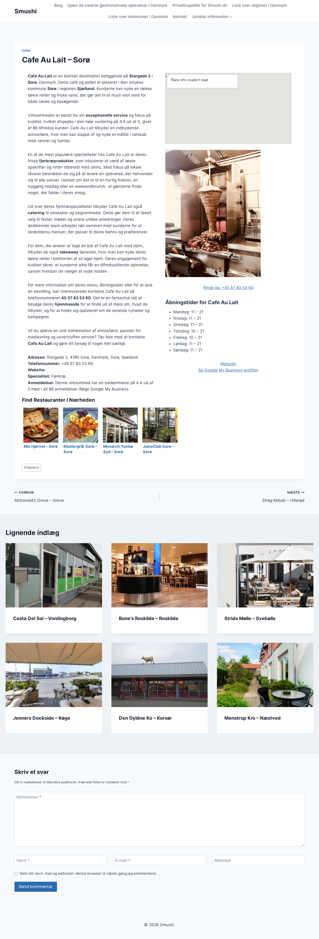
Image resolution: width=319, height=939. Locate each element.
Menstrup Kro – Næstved (252, 718)
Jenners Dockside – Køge (41, 718)
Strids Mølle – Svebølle (250, 618)
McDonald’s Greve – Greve (39, 497)
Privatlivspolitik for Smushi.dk (199, 5)
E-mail (122, 860)
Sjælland (31, 467)
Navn (23, 860)
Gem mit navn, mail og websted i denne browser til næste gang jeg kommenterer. (88, 873)
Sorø (26, 50)
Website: (228, 363)
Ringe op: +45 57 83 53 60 (228, 287)
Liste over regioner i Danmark (259, 5)
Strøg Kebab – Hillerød (283, 497)
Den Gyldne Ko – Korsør (145, 718)
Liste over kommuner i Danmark (138, 16)
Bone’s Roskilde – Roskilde (148, 618)
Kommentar (29, 797)
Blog (58, 5)
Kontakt (180, 16)
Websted (222, 860)
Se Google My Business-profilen (228, 370)
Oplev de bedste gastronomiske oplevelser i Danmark (117, 5)
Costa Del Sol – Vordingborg (44, 618)
